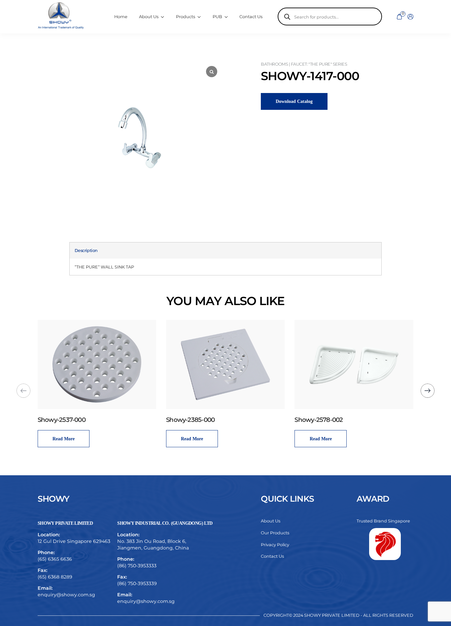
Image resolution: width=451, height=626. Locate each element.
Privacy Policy (275, 544)
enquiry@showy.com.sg (66, 595)
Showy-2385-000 (190, 419)
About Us (270, 520)
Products (185, 16)
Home (120, 16)
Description (86, 250)
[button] (428, 391)
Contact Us (250, 16)
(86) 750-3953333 (136, 566)
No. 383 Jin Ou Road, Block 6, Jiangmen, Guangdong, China (153, 544)
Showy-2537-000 (62, 419)
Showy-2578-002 (319, 419)
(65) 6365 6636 (55, 559)
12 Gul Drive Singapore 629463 (74, 541)
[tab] (86, 250)
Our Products (275, 532)
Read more (63, 438)
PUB (217, 16)
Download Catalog (294, 101)
